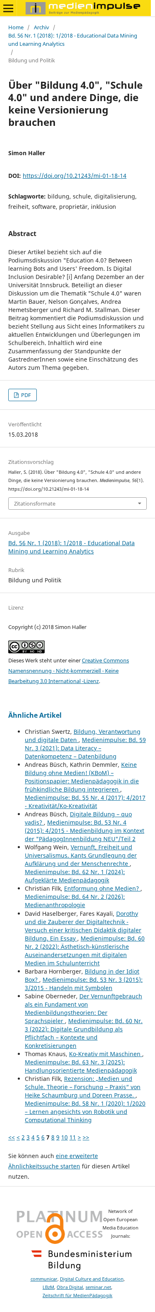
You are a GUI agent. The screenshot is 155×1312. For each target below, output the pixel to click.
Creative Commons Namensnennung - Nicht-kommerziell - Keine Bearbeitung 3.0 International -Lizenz (68, 671)
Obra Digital (70, 1287)
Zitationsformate (34, 503)
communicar (44, 1279)
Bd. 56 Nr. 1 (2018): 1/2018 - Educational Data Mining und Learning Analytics (72, 39)
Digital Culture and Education (92, 1279)
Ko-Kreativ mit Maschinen (105, 1054)
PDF (25, 395)
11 (72, 1137)
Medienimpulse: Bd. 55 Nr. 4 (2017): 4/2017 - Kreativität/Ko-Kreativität (85, 802)
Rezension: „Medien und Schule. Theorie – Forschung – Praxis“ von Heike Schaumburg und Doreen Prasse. (83, 1087)
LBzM (48, 1287)
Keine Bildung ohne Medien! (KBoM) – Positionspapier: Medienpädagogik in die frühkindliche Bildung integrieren (82, 777)
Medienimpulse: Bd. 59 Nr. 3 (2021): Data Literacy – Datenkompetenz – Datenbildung (85, 748)
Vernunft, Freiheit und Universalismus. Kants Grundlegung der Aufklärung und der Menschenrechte (81, 855)
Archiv (41, 27)
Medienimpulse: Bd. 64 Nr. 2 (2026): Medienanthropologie (75, 901)
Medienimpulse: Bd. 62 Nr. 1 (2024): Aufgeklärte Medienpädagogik (75, 876)
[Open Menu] (8, 8)
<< (11, 1137)
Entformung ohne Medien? (102, 888)
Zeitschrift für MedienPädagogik (77, 1295)
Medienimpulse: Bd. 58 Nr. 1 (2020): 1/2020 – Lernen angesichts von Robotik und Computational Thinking (85, 1111)
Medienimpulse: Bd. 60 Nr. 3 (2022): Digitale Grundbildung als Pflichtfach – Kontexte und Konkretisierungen (84, 1033)
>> (86, 1137)
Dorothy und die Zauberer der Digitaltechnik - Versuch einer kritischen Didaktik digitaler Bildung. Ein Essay (83, 926)
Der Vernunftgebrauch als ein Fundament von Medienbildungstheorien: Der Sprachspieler (83, 1008)
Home (16, 27)
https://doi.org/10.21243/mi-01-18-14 (74, 176)
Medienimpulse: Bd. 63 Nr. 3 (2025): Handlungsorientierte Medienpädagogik (81, 1066)
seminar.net (98, 1287)
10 (64, 1137)
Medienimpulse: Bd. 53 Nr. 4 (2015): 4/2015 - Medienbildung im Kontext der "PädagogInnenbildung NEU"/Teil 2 (84, 830)
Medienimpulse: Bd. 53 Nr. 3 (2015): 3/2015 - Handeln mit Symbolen (84, 984)
